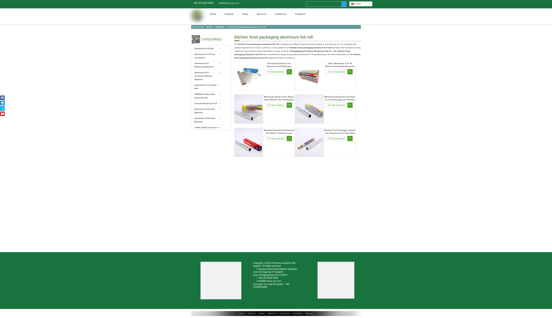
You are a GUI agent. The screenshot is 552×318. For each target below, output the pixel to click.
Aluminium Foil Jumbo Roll (205, 87)
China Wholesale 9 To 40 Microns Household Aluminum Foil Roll (340, 65)
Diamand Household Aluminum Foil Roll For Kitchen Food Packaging (279, 131)
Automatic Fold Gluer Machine (204, 120)
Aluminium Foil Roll (204, 48)
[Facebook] (2, 98)
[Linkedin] (2, 103)
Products (252, 313)
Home (241, 313)
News (261, 313)
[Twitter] (2, 108)
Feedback (297, 313)
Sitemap (309, 313)
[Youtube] (2, 113)
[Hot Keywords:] (343, 4)
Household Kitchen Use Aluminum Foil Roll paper (279, 64)
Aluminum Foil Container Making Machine (203, 76)
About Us (272, 313)
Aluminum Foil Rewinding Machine (204, 65)
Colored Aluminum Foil (205, 103)
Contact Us (285, 313)
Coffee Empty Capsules (205, 127)
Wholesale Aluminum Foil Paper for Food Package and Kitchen (339, 98)
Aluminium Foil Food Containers (204, 56)
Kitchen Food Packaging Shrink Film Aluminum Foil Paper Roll (339, 131)
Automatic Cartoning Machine (204, 111)
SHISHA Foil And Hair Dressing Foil (204, 96)
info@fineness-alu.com (228, 3)
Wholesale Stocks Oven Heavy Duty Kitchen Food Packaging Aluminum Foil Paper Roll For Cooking (279, 98)
